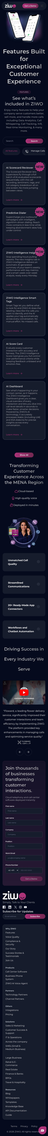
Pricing (9, 1014)
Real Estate (11, 1069)
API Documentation (16, 1110)
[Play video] (24, 692)
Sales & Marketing (15, 1025)
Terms (14, 1126)
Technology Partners (16, 994)
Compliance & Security (12, 943)
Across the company (16, 1041)
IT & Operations (13, 1037)
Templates (11, 1102)
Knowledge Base (14, 1106)
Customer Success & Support (16, 1031)
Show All (24, 455)
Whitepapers (12, 1098)
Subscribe (35, 916)
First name (9, 806)
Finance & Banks (14, 1074)
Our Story (10, 948)
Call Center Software (16, 971)
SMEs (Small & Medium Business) (15, 1047)
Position (8, 841)
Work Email (10, 853)
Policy (34, 1126)
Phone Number (11, 865)
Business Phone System (14, 977)
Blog (7, 1093)
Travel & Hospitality (15, 1082)
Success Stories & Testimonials (14, 954)
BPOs (8, 1078)
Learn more (12, 200)
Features (10, 932)
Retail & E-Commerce (11, 1063)
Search (34, 141)
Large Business (13, 1057)
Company (9, 830)
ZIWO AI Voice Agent (16, 983)
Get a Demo (30, 6)
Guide (8, 1115)
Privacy (24, 1126)
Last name (9, 818)
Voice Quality (12, 937)
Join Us (9, 960)
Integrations (12, 1010)
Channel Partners (14, 999)
